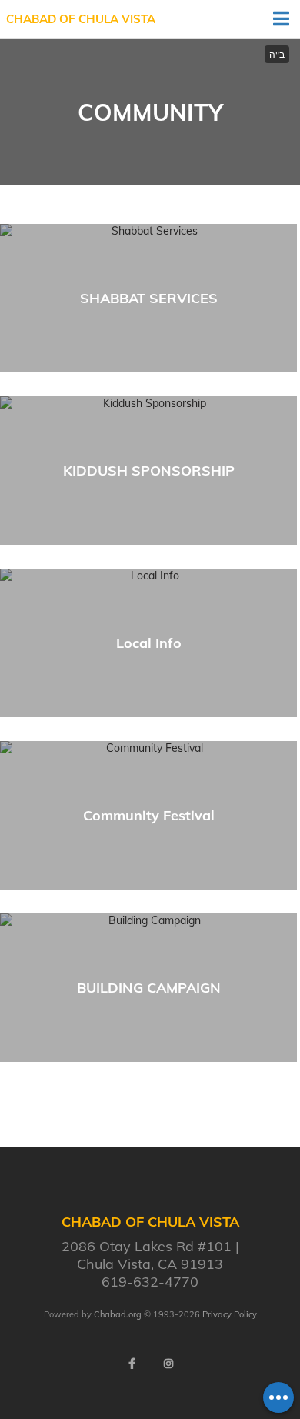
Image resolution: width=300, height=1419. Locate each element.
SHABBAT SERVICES (149, 298)
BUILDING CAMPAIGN (149, 988)
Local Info (149, 643)
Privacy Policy (229, 1314)
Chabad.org (118, 1314)
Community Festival (149, 815)
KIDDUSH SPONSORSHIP (149, 470)
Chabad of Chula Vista (80, 19)
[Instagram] (168, 1363)
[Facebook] (131, 1363)
